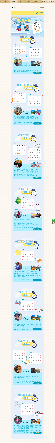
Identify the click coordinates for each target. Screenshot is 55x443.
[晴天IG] (49, 1)
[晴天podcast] (54, 1)
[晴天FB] (47, 1)
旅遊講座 (36, 1)
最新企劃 (21, 1)
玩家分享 (29, 1)
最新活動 (13, 1)
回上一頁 (42, 7)
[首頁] (43, 1)
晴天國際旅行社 (5, 1)
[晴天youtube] (52, 1)
